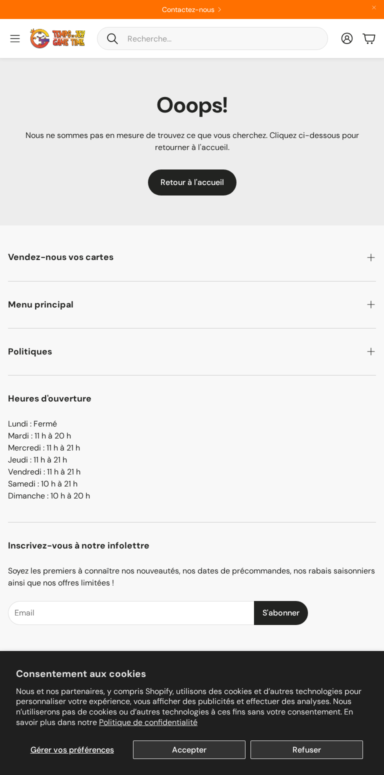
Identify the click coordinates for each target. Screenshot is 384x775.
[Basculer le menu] (15, 39)
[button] (213, 39)
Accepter (189, 749)
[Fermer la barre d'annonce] (374, 7)
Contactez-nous (188, 9)
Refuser (306, 749)
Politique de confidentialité (148, 722)
